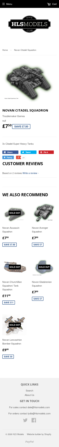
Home (5, 49)
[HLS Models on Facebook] (33, 421)
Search (29, 390)
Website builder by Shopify (39, 434)
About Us (29, 395)
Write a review (29, 173)
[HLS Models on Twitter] (25, 421)
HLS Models (18, 434)
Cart (54, 4)
